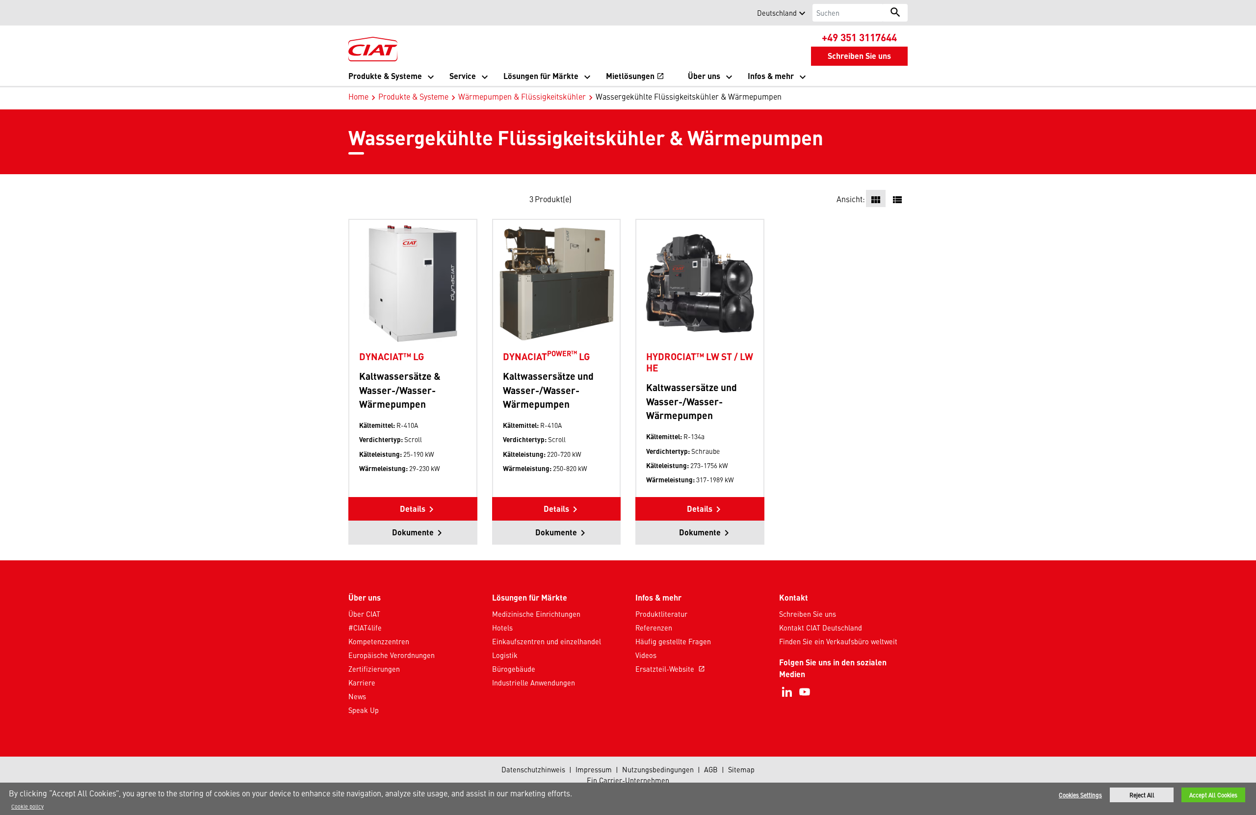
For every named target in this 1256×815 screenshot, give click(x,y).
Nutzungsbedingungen (658, 769)
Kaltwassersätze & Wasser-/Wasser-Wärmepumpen (400, 390)
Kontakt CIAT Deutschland (820, 627)
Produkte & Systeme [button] (385, 75)
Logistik (505, 655)
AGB (711, 769)
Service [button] (462, 75)
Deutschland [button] (777, 13)
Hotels (502, 627)
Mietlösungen (635, 76)
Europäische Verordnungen (391, 655)
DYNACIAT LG (546, 356)
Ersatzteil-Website (670, 669)
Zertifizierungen (374, 669)
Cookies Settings (1080, 795)
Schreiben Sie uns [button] (859, 55)
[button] (354, 12)
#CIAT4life (365, 627)
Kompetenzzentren (378, 641)
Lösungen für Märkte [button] (540, 75)
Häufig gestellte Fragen (673, 641)
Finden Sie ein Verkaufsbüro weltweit (838, 641)
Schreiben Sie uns (807, 614)
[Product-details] (412, 283)
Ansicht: (851, 198)
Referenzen (653, 627)
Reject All (1141, 795)
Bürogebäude (513, 669)
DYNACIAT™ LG (391, 356)
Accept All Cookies (1213, 795)
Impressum (594, 769)
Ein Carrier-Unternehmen (628, 780)
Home (358, 96)
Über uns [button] (704, 75)
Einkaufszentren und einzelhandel (546, 641)
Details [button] (412, 508)
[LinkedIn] (787, 692)
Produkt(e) (553, 198)
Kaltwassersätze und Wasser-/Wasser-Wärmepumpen (548, 390)
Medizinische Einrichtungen (536, 614)
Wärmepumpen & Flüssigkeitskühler (522, 96)
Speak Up (363, 710)
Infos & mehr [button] (771, 75)
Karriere (361, 682)
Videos (645, 655)
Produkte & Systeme (413, 96)
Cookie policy (27, 806)
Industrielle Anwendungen (533, 682)
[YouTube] (804, 692)
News (357, 696)
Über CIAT (364, 614)
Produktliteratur (661, 614)
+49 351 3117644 (859, 36)
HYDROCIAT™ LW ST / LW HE (699, 361)
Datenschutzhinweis (533, 769)
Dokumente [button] (413, 532)
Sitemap (741, 769)
